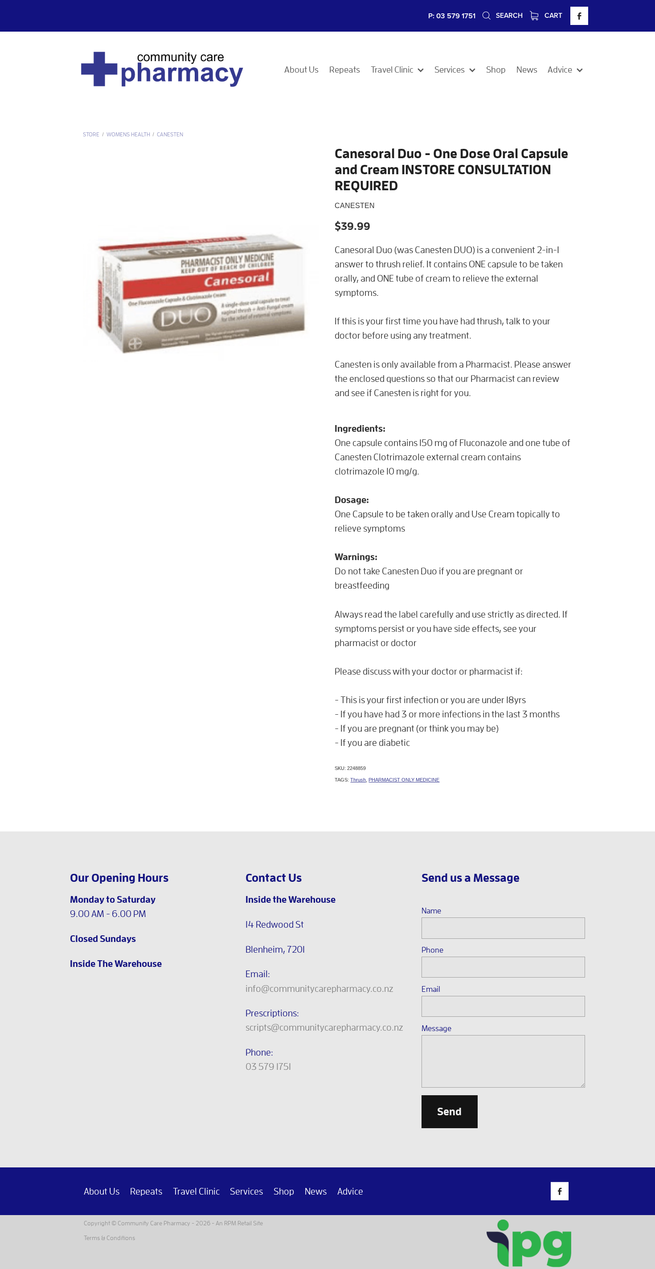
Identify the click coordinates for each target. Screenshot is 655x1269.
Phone (432, 950)
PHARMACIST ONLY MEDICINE (403, 779)
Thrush (358, 779)
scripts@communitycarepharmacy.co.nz (324, 1027)
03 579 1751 (268, 1066)
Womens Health (128, 134)
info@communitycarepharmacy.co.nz (319, 988)
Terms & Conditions (109, 1237)
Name (431, 911)
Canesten (170, 134)
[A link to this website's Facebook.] (579, 16)
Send (449, 1111)
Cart (552, 15)
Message (436, 1028)
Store (91, 134)
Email (431, 989)
